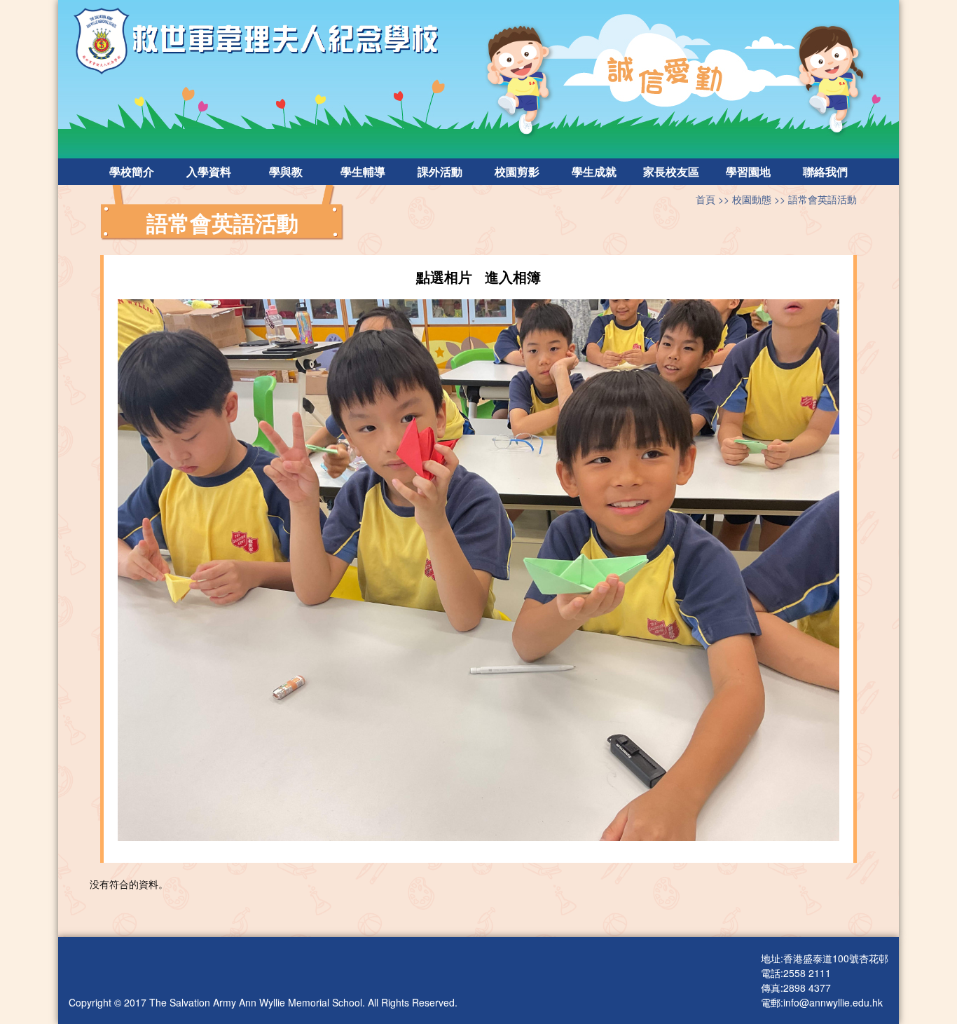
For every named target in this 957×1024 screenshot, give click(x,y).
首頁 (705, 199)
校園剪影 (517, 171)
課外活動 (440, 171)
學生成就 (594, 171)
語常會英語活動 (822, 199)
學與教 (286, 171)
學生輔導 (362, 171)
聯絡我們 (825, 171)
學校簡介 (131, 171)
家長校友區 (671, 171)
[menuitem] (131, 171)
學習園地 (748, 171)
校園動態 (751, 199)
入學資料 (208, 171)
